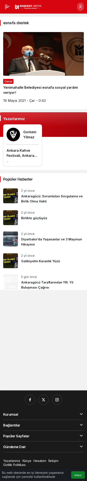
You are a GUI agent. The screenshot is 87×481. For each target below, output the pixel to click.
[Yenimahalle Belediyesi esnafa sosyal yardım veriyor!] (43, 69)
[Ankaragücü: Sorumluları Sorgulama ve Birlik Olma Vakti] (43, 196)
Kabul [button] (78, 475)
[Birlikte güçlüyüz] (43, 217)
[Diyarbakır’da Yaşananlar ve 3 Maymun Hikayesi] (43, 239)
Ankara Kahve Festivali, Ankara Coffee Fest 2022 (21, 155)
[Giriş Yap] (80, 7)
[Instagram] (57, 400)
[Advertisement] (43, 340)
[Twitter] (43, 400)
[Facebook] (30, 400)
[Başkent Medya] (28, 6)
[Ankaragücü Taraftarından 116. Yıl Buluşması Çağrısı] (43, 280)
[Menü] (7, 7)
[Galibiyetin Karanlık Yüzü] (43, 260)
